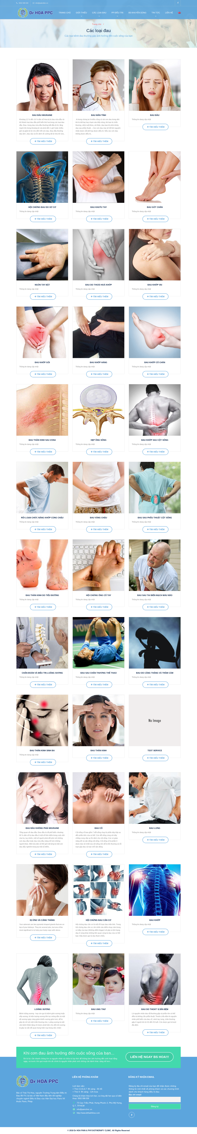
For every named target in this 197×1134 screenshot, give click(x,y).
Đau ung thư (98, 1009)
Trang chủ (65, 12)
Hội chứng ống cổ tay (98, 595)
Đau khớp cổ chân (154, 362)
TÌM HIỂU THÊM (44, 141)
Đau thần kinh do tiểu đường (42, 595)
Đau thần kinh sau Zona (42, 440)
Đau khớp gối (42, 362)
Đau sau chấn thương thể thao (98, 673)
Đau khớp (154, 920)
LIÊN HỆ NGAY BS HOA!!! (149, 1057)
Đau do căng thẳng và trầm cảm (154, 673)
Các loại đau (99, 12)
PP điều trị (117, 12)
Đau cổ (99, 828)
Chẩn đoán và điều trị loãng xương (42, 673)
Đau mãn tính (98, 115)
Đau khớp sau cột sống (154, 440)
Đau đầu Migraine (42, 115)
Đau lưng (154, 828)
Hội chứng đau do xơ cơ (42, 207)
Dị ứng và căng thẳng (42, 920)
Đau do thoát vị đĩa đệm (154, 1009)
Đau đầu (154, 115)
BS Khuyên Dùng (137, 12)
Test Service (155, 750)
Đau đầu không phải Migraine (42, 828)
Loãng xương (42, 1009)
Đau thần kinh (99, 750)
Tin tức (156, 12)
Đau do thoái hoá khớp (98, 285)
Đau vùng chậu (98, 517)
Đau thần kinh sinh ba (42, 750)
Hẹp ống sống (98, 440)
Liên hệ (169, 12)
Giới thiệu (81, 12)
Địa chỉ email (135, 1094)
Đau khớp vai (155, 285)
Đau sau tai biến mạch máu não (154, 595)
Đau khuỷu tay (98, 207)
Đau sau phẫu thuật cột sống (155, 517)
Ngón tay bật (42, 285)
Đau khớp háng (98, 362)
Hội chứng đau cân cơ (98, 920)
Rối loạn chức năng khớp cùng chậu (42, 517)
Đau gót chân (155, 207)
